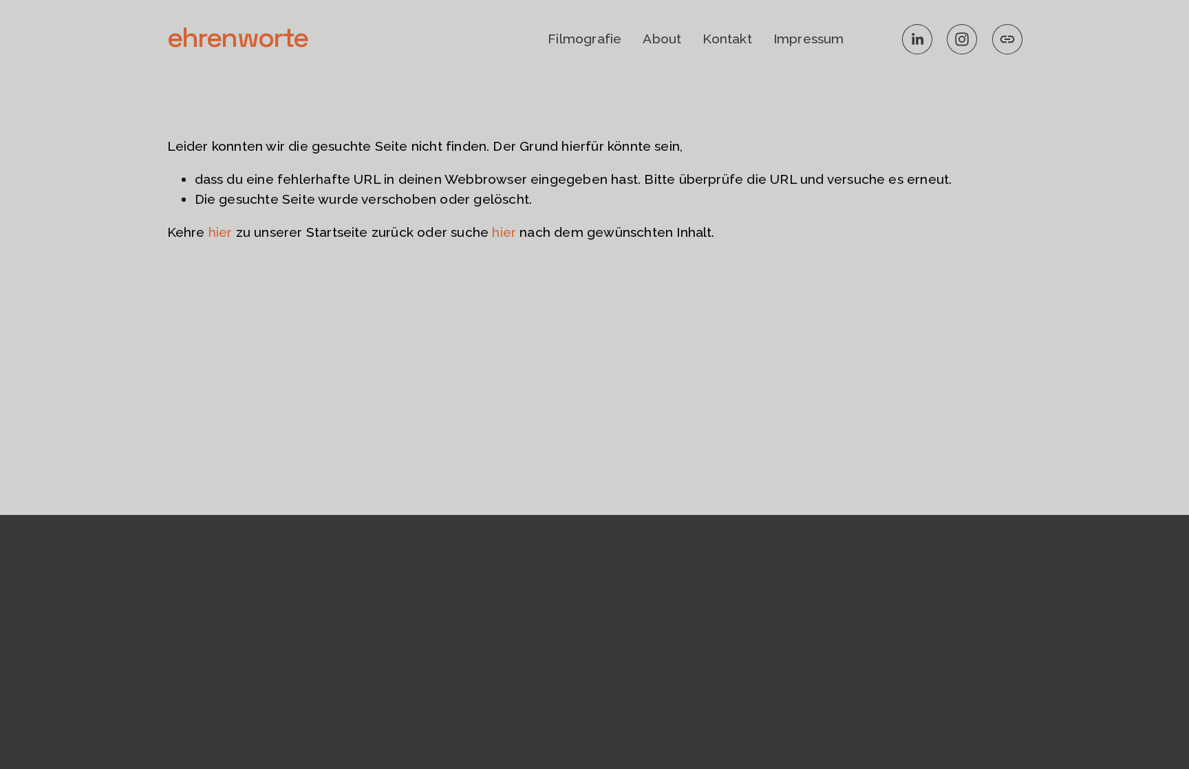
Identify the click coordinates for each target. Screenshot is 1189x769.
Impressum (808, 38)
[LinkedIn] (917, 39)
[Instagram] (962, 39)
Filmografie (584, 38)
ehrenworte (237, 37)
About (662, 38)
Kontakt (727, 38)
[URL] (1007, 39)
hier (220, 232)
